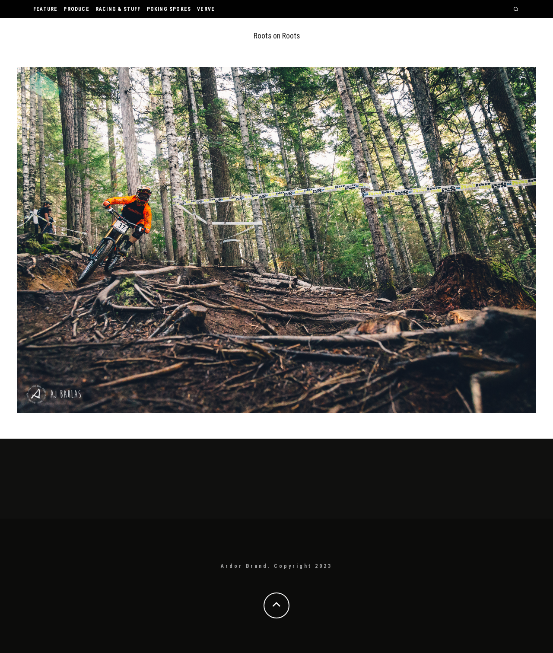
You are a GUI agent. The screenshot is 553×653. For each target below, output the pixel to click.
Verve (206, 9)
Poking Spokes (169, 9)
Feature (45, 9)
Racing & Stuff (118, 9)
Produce (76, 9)
